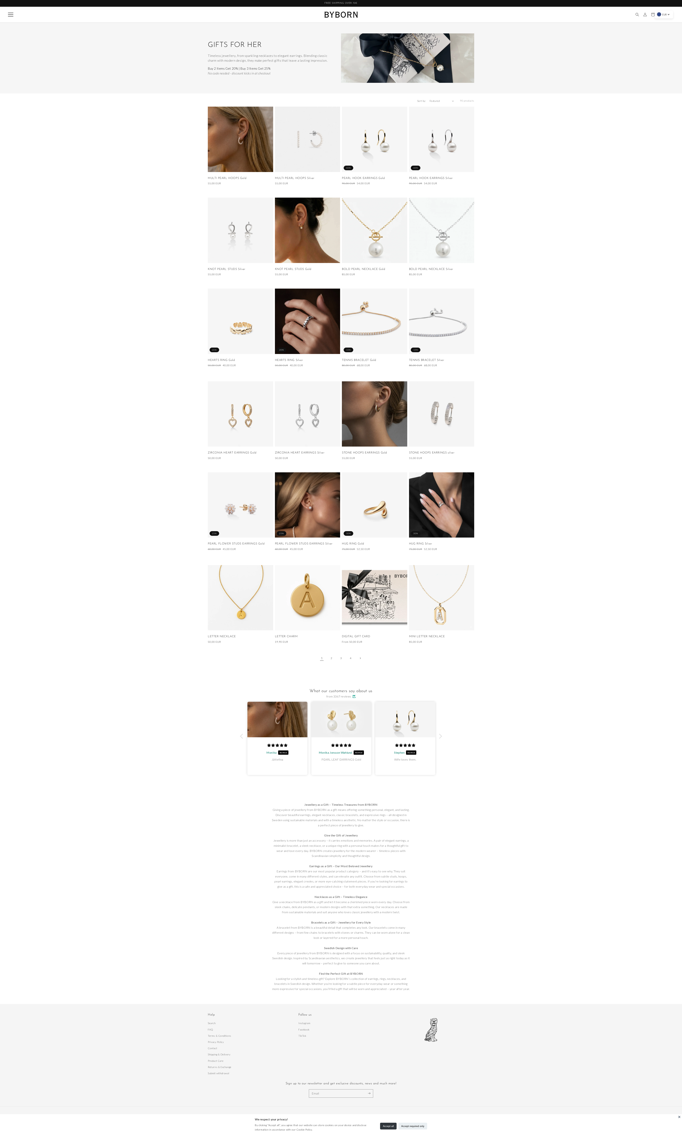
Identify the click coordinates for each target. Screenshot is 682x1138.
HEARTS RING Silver (289, 360)
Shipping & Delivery (219, 1054)
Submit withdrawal (218, 1073)
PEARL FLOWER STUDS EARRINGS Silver (303, 543)
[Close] (679, 1117)
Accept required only (412, 1126)
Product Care (215, 1060)
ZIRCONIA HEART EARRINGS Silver (299, 452)
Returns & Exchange (219, 1067)
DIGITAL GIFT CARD (356, 636)
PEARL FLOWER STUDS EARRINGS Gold (236, 543)
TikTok (302, 1035)
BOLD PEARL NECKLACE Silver (431, 269)
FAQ (210, 1029)
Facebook (304, 1029)
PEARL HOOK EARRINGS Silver (431, 178)
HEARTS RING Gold (221, 360)
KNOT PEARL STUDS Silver (226, 269)
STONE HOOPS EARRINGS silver (431, 452)
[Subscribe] (369, 1093)
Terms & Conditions (219, 1035)
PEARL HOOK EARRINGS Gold (363, 178)
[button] (11, 14)
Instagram (304, 1023)
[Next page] (360, 658)
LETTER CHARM (286, 636)
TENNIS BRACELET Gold (359, 360)
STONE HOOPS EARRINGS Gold (364, 452)
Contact (212, 1048)
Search (212, 1023)
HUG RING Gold (353, 543)
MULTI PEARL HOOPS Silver (294, 178)
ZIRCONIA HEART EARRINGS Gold (232, 452)
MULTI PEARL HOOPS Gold (227, 178)
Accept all (388, 1126)
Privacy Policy (216, 1041)
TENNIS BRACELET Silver (426, 360)
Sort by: (421, 100)
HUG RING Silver (420, 543)
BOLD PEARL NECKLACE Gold (363, 269)
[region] (341, 3)
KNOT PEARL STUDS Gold (293, 269)
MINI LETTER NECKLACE (427, 636)
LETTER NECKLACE (222, 636)
